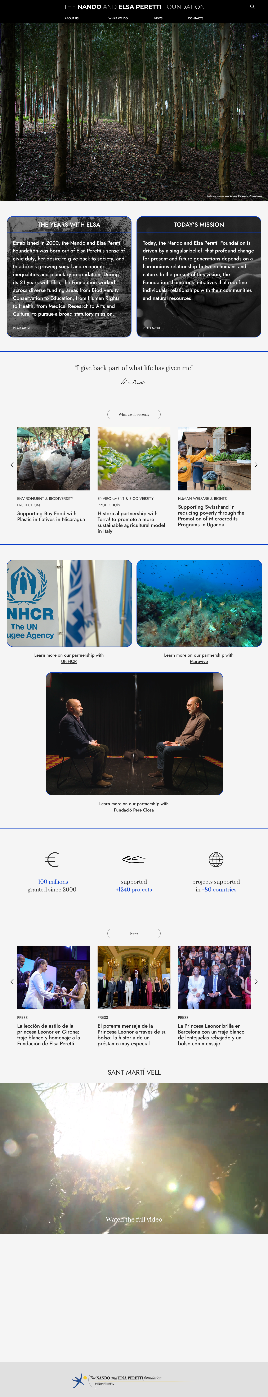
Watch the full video (134, 1220)
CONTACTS (195, 18)
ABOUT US (72, 18)
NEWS (158, 18)
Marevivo (199, 661)
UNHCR (69, 661)
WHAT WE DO (118, 18)
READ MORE (22, 328)
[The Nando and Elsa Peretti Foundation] (134, 7)
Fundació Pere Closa (134, 810)
